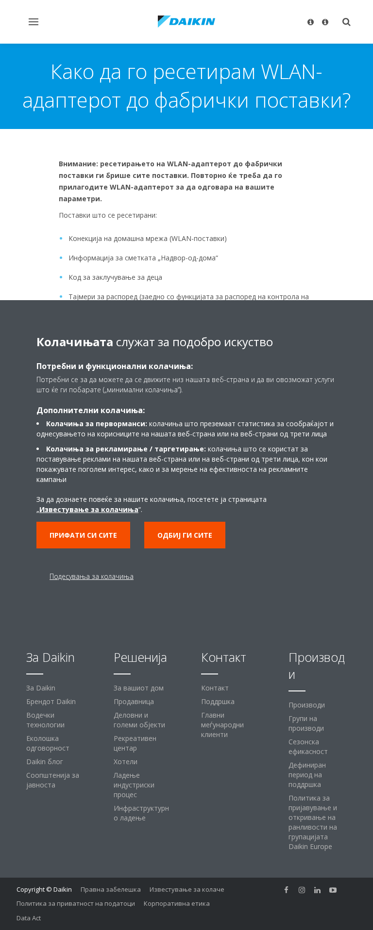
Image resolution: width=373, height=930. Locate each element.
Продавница (134, 701)
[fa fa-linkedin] (317, 890)
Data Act (29, 918)
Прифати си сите (83, 535)
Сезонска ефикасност (308, 746)
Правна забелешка (111, 889)
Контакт (215, 687)
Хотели (125, 761)
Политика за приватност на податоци (76, 903)
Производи (306, 704)
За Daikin (40, 687)
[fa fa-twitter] (348, 890)
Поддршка (218, 701)
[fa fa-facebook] (286, 890)
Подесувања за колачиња (92, 576)
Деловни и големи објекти (139, 719)
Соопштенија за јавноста (52, 779)
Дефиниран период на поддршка (307, 774)
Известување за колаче (187, 889)
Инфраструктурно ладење (141, 812)
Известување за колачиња (88, 509)
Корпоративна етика (177, 903)
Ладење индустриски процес (134, 784)
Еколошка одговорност (47, 743)
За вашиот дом (139, 687)
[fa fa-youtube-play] (333, 890)
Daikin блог (44, 761)
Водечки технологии (45, 719)
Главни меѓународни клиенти (222, 724)
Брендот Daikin (51, 701)
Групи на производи (306, 723)
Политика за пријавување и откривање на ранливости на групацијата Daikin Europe (312, 822)
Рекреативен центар (135, 743)
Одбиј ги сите (184, 535)
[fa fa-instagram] (302, 890)
